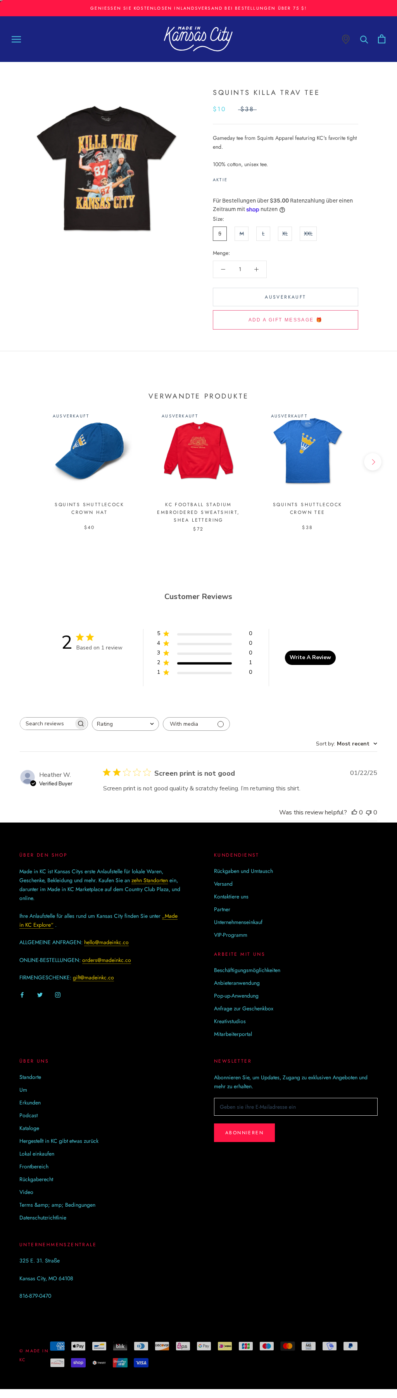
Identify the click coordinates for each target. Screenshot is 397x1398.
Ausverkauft (285, 297)
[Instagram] (57, 994)
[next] (372, 462)
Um (23, 1090)
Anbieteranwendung (237, 983)
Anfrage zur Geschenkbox (243, 1008)
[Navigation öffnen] (16, 39)
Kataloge (29, 1128)
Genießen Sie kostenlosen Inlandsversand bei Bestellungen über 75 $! (198, 8)
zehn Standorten (149, 880)
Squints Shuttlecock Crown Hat (89, 508)
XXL (308, 233)
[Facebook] (235, 177)
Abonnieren (244, 1132)
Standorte (30, 1077)
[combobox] (125, 724)
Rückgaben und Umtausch (243, 871)
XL (285, 233)
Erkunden (30, 1102)
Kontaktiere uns (231, 896)
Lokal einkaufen (36, 1154)
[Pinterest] (255, 177)
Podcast (28, 1115)
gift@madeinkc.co (93, 977)
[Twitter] (245, 177)
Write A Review (310, 657)
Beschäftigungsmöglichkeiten (247, 970)
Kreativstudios (230, 1021)
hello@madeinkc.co (106, 942)
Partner (222, 909)
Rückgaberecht (36, 1179)
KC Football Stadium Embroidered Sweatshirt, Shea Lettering (198, 512)
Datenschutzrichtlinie (42, 1217)
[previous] (24, 462)
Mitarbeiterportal (233, 1034)
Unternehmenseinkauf (238, 922)
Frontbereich (33, 1166)
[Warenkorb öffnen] (381, 38)
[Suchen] (364, 39)
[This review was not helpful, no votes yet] (368, 812)
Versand (223, 884)
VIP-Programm (230, 935)
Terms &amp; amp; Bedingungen (57, 1205)
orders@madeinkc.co (106, 960)
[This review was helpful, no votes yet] (354, 812)
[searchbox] (47, 724)
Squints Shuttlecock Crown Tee (307, 508)
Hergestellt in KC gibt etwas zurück (58, 1141)
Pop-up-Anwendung (236, 996)
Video (26, 1192)
